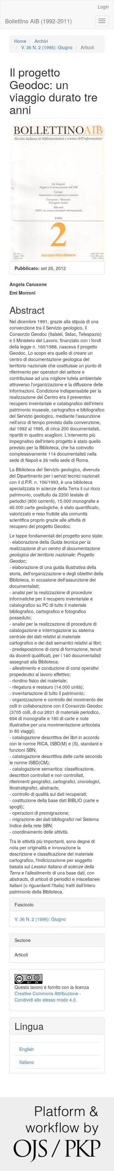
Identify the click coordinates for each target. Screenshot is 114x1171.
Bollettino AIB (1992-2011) (38, 21)
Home (20, 41)
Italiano (26, 1062)
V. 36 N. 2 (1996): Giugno (47, 47)
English (26, 1049)
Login (103, 6)
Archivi (41, 41)
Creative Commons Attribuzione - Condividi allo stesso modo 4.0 (48, 996)
